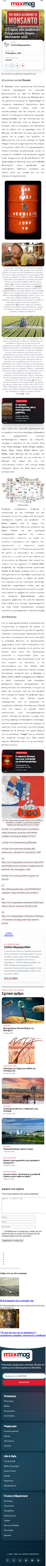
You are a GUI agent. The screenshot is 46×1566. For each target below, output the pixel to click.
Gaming (7, 1446)
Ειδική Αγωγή (10, 1516)
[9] (43, 610)
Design (7, 1476)
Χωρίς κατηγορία (10, 25)
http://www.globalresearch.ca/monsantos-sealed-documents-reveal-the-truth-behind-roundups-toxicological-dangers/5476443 (21, 832)
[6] (23, 394)
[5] (33, 380)
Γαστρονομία (9, 1461)
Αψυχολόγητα (10, 1486)
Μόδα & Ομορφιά (11, 1466)
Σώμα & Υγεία (10, 1471)
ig (26, 1560)
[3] (18, 295)
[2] (12, 284)
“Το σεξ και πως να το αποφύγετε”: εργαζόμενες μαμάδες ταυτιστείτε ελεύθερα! (23, 1334)
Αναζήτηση (24, 1382)
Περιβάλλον (9, 1511)
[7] (22, 453)
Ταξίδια (7, 1520)
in (17, 66)
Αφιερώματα (9, 1411)
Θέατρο (7, 1436)
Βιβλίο (7, 1406)
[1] (24, 176)
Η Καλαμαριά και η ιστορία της (17, 1300)
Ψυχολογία (8, 1481)
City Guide (8, 1530)
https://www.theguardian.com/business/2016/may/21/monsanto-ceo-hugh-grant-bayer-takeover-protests (23, 919)
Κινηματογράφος (11, 1431)
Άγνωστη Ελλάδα (11, 1525)
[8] (42, 581)
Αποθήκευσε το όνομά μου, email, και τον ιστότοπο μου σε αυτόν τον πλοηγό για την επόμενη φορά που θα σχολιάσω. (22, 1233)
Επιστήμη (8, 1501)
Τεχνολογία (9, 1506)
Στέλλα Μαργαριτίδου (17, 947)
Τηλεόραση (9, 1441)
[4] (17, 305)
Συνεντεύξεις (9, 1416)
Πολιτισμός (9, 1401)
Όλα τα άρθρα (11, 978)
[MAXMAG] (23, 5)
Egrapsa (7, 1535)
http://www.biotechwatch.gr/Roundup (20, 842)
